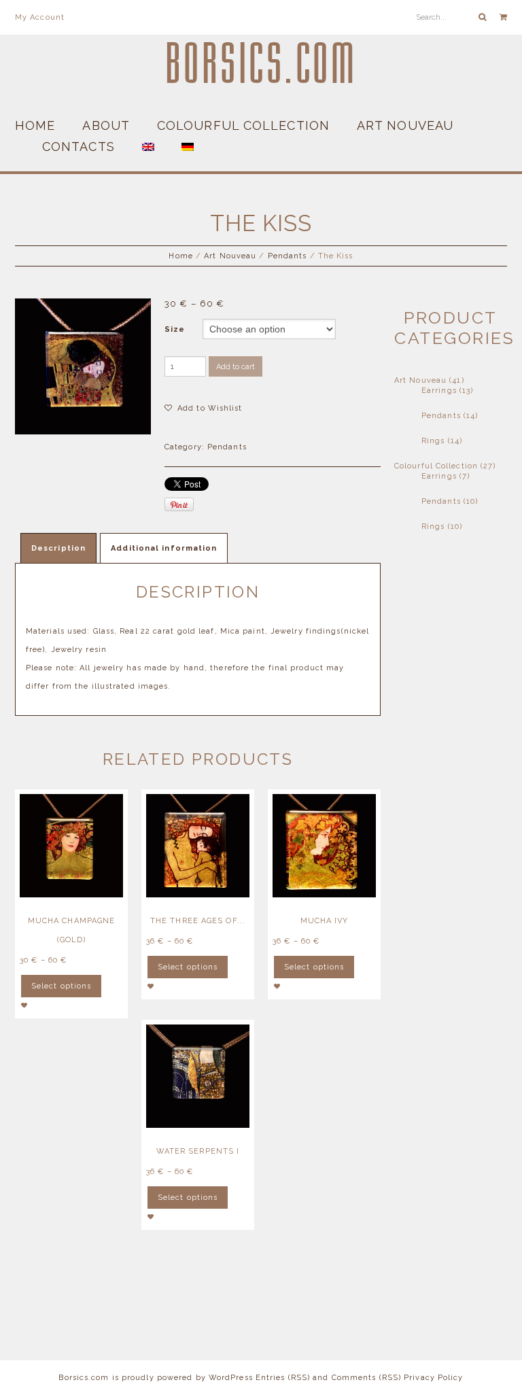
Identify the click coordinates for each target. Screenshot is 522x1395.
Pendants (287, 256)
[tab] (58, 548)
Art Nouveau (405, 125)
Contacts (78, 146)
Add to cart (235, 366)
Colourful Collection (243, 125)
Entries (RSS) (283, 1377)
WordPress (231, 1377)
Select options (61, 986)
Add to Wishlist (209, 408)
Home (35, 125)
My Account (40, 17)
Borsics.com (261, 64)
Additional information (164, 548)
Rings (433, 440)
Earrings (439, 390)
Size (174, 329)
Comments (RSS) (366, 1377)
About (106, 125)
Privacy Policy (433, 1377)
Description (58, 548)
